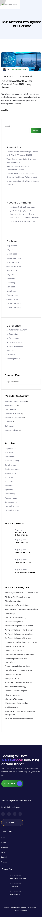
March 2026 (11, 254)
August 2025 (11, 270)
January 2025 (12, 299)
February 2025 (12, 295)
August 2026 (11, 245)
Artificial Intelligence (14, 621)
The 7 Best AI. (21, 542)
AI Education (12, 334)
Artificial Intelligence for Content (19, 630)
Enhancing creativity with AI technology (17, 660)
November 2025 (13, 258)
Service (4, 862)
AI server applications (28, 609)
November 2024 (13, 307)
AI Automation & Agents (17, 330)
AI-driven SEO (31, 592)
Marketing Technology (14, 699)
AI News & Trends (14, 342)
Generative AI (26, 670)
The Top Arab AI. (23, 562)
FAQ (3, 852)
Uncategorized (13, 358)
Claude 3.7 (32, 642)
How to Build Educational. (21, 533)
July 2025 (10, 274)
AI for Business (12, 338)
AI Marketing (10, 609)
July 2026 (10, 250)
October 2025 (12, 262)
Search (7, 126)
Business (10, 350)
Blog (3, 837)
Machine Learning (13, 695)
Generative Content (13, 674)
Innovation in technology (15, 686)
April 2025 (10, 287)
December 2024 (13, 303)
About (3, 842)
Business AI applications (15, 642)
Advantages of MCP (14, 592)
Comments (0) (26, 76)
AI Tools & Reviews (14, 346)
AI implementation (13, 601)
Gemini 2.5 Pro (11, 670)
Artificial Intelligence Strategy (18, 638)
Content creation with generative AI (20, 654)
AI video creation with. (25, 572)
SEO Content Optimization (16, 703)
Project (4, 857)
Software (10, 354)
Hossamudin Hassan (18, 69)
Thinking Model (11, 707)
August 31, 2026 (9, 76)
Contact (9, 783)
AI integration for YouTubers (17, 605)
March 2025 (11, 291)
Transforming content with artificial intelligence (20, 713)
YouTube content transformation (19, 718)
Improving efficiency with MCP (18, 682)
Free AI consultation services (17, 666)
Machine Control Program (16, 690)
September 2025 (13, 266)
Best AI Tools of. (22, 552)
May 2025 (10, 282)
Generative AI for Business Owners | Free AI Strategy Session (16, 84)
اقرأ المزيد (5, 110)
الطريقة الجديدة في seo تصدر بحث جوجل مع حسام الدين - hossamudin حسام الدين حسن (23, 210)
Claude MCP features (14, 650)
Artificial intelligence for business (19, 625)
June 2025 (10, 278)
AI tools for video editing (15, 617)
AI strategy (10, 613)
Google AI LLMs (12, 678)
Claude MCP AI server (14, 646)
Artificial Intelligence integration (18, 634)
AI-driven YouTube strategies (17, 597)
